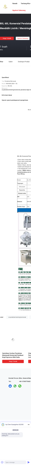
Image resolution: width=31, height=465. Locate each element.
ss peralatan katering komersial (17, 317)
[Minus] (29, 425)
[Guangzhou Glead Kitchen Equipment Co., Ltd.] (5, 6)
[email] (10, 386)
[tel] (24, 386)
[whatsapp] (15, 386)
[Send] (28, 462)
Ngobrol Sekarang (22, 38)
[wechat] (19, 386)
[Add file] (2, 462)
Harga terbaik (7, 38)
